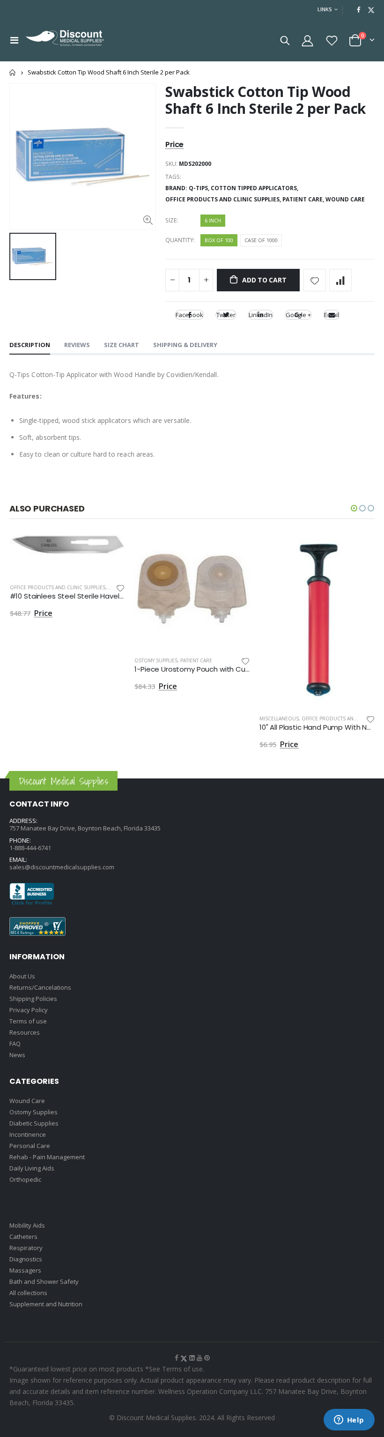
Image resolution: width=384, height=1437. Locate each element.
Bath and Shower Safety (44, 1281)
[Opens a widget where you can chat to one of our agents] (349, 1420)
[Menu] (14, 40)
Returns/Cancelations (40, 987)
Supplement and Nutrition (45, 1304)
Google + (298, 315)
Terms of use (28, 1021)
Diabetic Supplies (34, 1123)
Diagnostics (25, 1259)
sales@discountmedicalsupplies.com (61, 867)
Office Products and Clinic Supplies (57, 587)
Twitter (226, 315)
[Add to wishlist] (314, 280)
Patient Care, (303, 199)
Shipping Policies (33, 998)
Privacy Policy (28, 1010)
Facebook (189, 315)
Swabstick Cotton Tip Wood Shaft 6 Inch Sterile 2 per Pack (265, 100)
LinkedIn (261, 315)
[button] (354, 508)
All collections (28, 1293)
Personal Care (29, 1145)
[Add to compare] (340, 280)
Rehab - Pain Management (47, 1157)
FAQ (15, 1043)
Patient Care (196, 660)
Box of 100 (219, 240)
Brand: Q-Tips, (188, 188)
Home (12, 72)
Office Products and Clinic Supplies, (223, 199)
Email (331, 315)
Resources (24, 1032)
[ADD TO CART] (109, 549)
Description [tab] (29, 345)
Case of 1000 (261, 240)
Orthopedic (25, 1179)
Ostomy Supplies (155, 660)
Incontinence (27, 1134)
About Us (22, 976)
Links (325, 9)
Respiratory (26, 1248)
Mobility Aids (27, 1225)
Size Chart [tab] (121, 345)
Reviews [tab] (77, 345)
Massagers (25, 1270)
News (17, 1055)
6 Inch (213, 220)
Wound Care (345, 199)
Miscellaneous (279, 718)
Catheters (23, 1236)
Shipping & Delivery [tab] (185, 345)
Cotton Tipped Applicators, (255, 188)
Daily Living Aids (31, 1168)
